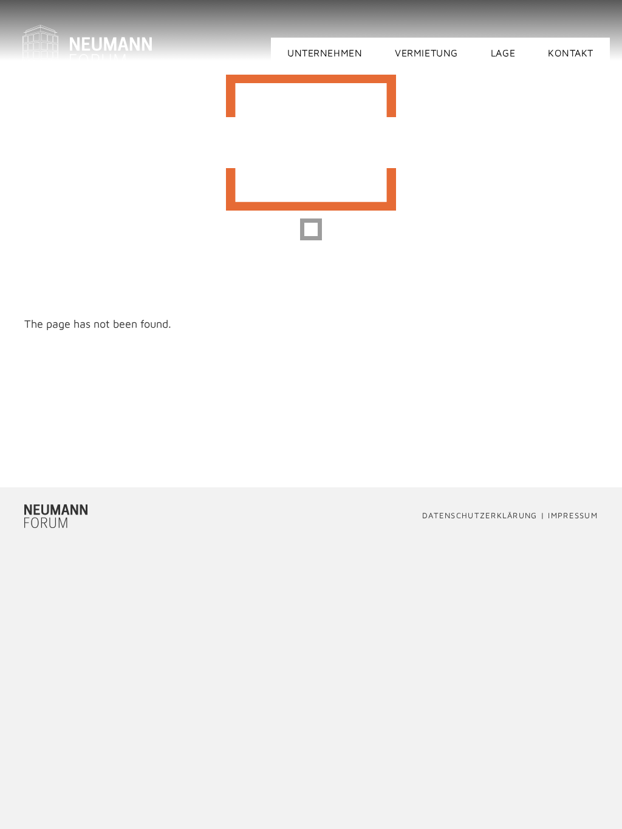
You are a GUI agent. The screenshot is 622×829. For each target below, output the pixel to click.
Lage (503, 52)
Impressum (573, 516)
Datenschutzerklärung (480, 516)
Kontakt (570, 52)
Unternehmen (324, 52)
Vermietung (426, 52)
